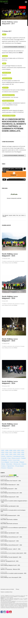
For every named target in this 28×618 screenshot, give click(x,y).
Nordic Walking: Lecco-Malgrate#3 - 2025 (10, 255)
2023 (11, 454)
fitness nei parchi (16, 458)
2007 (3, 450)
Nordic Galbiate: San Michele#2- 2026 (10, 506)
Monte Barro (9, 464)
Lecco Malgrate (5, 462)
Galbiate (23, 458)
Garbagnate (4, 460)
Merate (3, 464)
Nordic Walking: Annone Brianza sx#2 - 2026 (11, 492)
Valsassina (10, 467)
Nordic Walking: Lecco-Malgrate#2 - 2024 (10, 382)
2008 (7, 450)
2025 (19, 454)
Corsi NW (4, 458)
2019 (19, 452)
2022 (7, 454)
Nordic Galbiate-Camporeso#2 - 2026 (10, 496)
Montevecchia (17, 464)
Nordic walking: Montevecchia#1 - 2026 (10, 515)
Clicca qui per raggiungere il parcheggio (14, 46)
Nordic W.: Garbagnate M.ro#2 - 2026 (9, 561)
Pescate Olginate (19, 466)
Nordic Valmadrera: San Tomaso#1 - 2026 (11, 480)
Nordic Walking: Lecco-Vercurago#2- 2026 (11, 577)
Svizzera (4, 467)
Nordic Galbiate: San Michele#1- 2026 (10, 533)
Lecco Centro (16, 460)
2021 (3, 454)
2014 (22, 450)
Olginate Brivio (10, 466)
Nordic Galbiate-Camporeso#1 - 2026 (10, 541)
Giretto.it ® (15, 596)
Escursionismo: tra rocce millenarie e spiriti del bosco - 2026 (14, 528)
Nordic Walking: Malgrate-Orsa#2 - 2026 (10, 565)
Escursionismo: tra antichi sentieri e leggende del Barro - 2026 (14, 501)
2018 (15, 452)
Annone (3, 456)
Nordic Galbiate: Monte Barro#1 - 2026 (10, 484)
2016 (7, 452)
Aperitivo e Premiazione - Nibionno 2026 (10, 569)
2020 (22, 452)
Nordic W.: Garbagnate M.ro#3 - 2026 (9, 476)
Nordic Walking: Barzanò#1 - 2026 (9, 488)
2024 (15, 454)
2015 (3, 452)
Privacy (17, 589)
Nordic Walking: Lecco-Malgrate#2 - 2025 (10, 297)
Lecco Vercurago (14, 462)
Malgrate (22, 462)
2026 (22, 454)
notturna (4, 466)
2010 (15, 450)
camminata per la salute (18, 456)
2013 (19, 450)
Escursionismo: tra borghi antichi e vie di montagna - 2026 (13, 511)
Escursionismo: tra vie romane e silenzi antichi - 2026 (13, 553)
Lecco (10, 460)
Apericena (9, 456)
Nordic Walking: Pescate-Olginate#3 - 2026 (11, 557)
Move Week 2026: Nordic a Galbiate (9, 519)
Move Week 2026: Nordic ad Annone (9, 523)
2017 (11, 452)
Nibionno (24, 464)
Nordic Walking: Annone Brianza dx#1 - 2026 (11, 545)
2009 (11, 450)
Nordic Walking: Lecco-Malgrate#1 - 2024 (10, 425)
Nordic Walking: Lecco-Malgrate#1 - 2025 (10, 340)
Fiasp (9, 458)
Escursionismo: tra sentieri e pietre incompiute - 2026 (13, 573)
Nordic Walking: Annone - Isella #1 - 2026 (10, 549)
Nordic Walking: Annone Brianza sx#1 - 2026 (11, 537)
